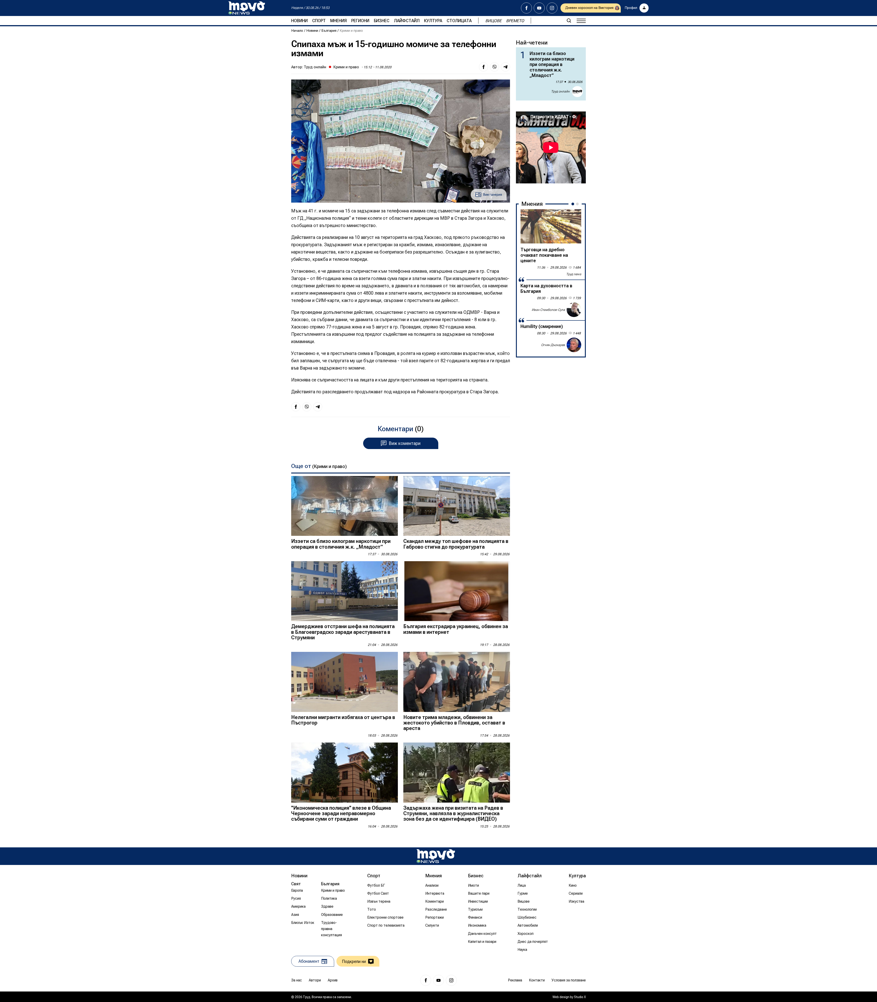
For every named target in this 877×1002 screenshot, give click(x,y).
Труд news (573, 274)
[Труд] (436, 856)
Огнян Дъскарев (553, 344)
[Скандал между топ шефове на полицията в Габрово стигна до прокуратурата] (456, 506)
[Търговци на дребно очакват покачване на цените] (550, 226)
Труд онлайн (315, 67)
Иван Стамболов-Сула (548, 309)
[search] (569, 20)
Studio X (580, 997)
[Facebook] (526, 8)
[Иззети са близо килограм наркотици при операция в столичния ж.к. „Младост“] (344, 506)
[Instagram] (552, 8)
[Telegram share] (505, 66)
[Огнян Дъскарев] (574, 345)
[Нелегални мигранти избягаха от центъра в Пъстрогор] (344, 682)
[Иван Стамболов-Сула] (574, 309)
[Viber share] (494, 66)
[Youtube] (539, 8)
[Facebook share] (483, 66)
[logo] (246, 8)
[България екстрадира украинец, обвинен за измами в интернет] (456, 591)
